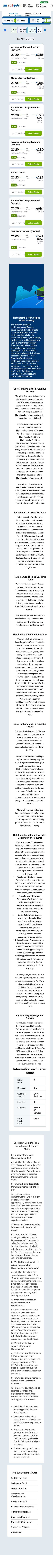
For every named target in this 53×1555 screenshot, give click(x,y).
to (19, 1478)
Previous (4, 30)
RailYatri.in (16, 1252)
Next (44, 30)
